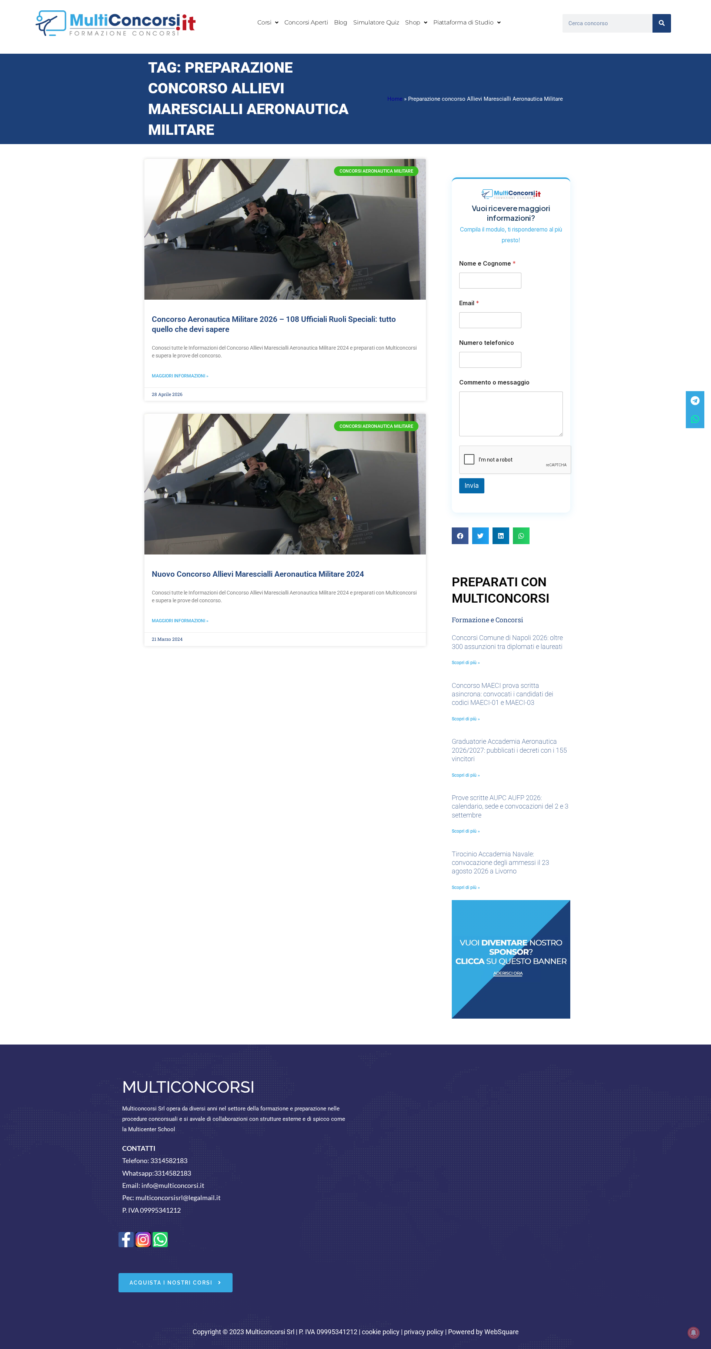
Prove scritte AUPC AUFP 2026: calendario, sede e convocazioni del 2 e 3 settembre (510, 806)
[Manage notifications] (694, 1333)
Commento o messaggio (494, 382)
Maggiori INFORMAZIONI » (180, 376)
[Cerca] (661, 23)
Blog (340, 22)
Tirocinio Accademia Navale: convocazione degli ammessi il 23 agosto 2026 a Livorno (500, 862)
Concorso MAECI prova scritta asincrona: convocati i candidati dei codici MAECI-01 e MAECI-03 (502, 694)
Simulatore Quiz (376, 22)
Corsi (264, 22)
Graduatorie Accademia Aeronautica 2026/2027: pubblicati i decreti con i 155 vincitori (509, 750)
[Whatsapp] (695, 419)
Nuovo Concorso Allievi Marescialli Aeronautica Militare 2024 (258, 574)
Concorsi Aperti (306, 22)
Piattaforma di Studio (463, 22)
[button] (267, 22)
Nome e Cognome (487, 263)
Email (469, 303)
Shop (412, 22)
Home (395, 99)
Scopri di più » (466, 662)
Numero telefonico (486, 342)
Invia (472, 485)
